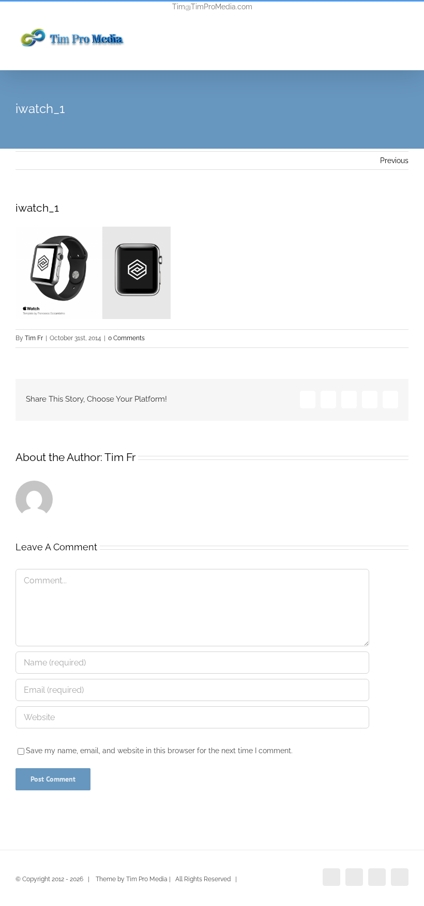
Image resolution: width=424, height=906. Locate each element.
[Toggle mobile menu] (404, 48)
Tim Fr (34, 338)
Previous (394, 160)
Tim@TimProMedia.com (212, 7)
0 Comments (126, 338)
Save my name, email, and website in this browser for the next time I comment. (159, 750)
